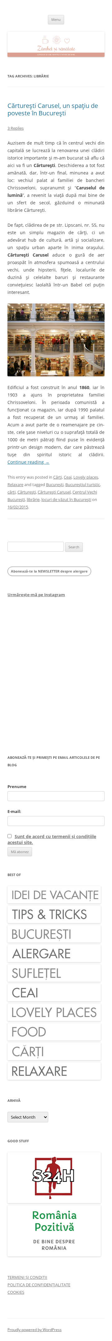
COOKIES (15, 1292)
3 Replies (15, 128)
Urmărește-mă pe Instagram (36, 594)
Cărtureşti (26, 492)
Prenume (16, 786)
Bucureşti (54, 484)
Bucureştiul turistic (82, 484)
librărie (33, 499)
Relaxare (15, 484)
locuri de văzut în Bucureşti (66, 499)
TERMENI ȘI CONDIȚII (27, 1277)
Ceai (68, 477)
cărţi (11, 492)
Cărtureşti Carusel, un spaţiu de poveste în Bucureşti (52, 109)
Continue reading (28, 462)
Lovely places (85, 477)
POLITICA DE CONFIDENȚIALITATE (38, 1285)
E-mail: (14, 811)
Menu (56, 19)
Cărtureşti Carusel (54, 492)
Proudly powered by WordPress (34, 1329)
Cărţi (57, 477)
